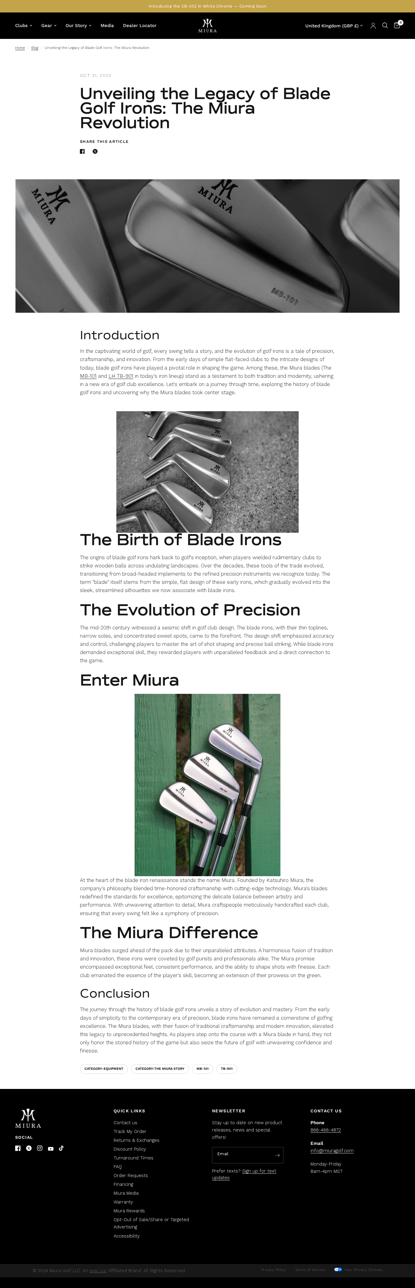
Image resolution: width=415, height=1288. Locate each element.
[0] (395, 25)
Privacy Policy (273, 1270)
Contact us (125, 1122)
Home (20, 48)
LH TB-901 (120, 376)
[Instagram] (40, 1148)
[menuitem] (26, 25)
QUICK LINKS (129, 1111)
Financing (123, 1184)
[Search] (385, 25)
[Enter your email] (277, 1155)
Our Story (76, 25)
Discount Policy (130, 1149)
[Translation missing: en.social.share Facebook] (83, 151)
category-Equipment (103, 1069)
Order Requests (131, 1175)
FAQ (118, 1166)
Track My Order (130, 1131)
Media (107, 25)
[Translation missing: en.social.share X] (96, 151)
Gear (46, 25)
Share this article (104, 141)
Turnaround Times (133, 1158)
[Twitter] (29, 1148)
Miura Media (126, 1193)
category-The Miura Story (159, 1069)
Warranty (123, 1202)
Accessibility (127, 1236)
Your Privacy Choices (362, 1270)
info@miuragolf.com (332, 1150)
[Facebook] (18, 1148)
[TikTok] (61, 1148)
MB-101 (88, 376)
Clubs (21, 25)
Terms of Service (310, 1270)
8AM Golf (98, 1271)
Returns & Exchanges (136, 1140)
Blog (34, 48)
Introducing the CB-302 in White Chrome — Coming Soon (207, 6)
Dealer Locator (139, 25)
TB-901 (227, 1069)
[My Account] (373, 25)
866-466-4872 (325, 1130)
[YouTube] (50, 1149)
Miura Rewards (129, 1211)
